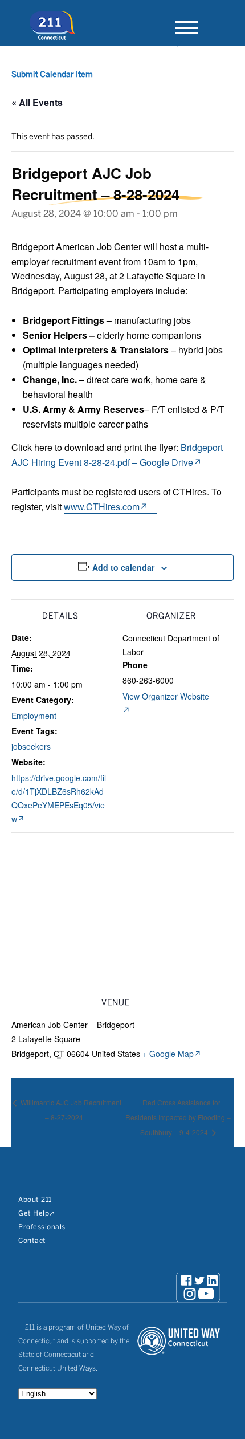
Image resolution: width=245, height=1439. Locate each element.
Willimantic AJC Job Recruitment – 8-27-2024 (70, 1109)
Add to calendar (123, 567)
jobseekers (31, 746)
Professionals (42, 1227)
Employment (33, 715)
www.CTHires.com (102, 506)
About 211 (35, 1200)
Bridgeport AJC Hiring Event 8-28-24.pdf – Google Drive (117, 455)
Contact (32, 1241)
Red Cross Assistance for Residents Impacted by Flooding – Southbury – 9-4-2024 (178, 1117)
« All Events (37, 102)
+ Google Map (168, 1053)
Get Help (33, 1213)
